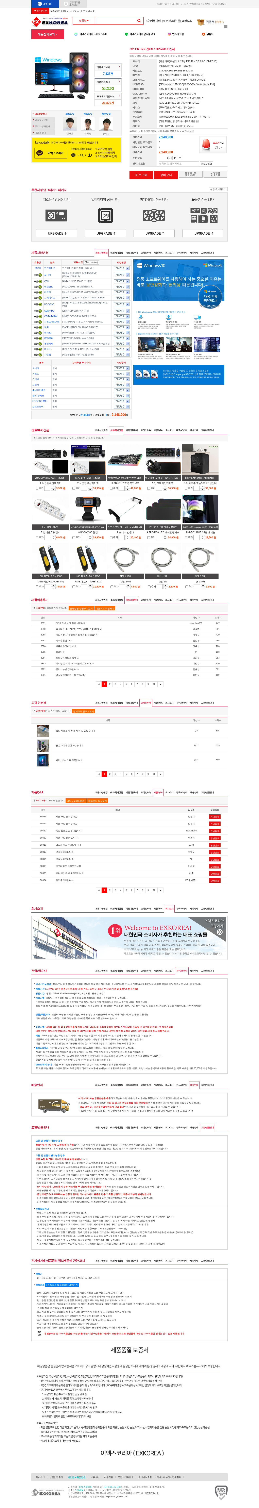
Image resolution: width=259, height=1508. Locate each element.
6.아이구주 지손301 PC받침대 (200, 483)
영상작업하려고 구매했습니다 (70, 675)
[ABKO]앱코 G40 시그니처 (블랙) (78, 332)
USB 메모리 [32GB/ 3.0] (88, 581)
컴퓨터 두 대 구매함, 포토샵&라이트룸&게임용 (79, 629)
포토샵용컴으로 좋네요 (67, 658)
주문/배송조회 (194, 4)
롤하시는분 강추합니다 (67, 669)
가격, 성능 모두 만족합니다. (69, 760)
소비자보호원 (145, 1477)
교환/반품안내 (207, 252)
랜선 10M (125, 581)
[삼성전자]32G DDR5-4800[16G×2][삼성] (82, 292)
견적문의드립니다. (65, 852)
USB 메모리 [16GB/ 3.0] (51, 581)
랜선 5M (200, 581)
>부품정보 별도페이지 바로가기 (62, 1285)
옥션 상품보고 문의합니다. (69, 830)
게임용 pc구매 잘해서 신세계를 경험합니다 (77, 634)
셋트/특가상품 (116, 252)
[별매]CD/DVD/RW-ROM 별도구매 (79, 316)
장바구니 (180, 4)
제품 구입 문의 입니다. (67, 837)
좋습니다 (60, 652)
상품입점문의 (56, 1477)
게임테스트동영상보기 (190, 174)
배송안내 (194, 252)
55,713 (106, 88)
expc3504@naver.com (117, 1496)
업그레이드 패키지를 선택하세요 (78, 268)
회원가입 (169, 4)
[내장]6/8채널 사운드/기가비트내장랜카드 (82, 321)
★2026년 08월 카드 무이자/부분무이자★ (72, 11)
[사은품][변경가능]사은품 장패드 (78, 354)
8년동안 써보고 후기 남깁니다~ (71, 623)
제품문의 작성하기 (97, 801)
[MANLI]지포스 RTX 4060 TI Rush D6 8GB (83, 297)
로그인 (160, 4)
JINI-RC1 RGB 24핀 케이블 (200, 532)
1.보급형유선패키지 (50, 483)
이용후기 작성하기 (105, 608)
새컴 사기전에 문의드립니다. (70, 873)
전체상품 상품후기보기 (81, 608)
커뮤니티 (155, 20)
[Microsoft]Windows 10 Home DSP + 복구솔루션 (86, 343)
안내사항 (41, 10)
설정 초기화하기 (218, 189)
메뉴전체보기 (47, 34)
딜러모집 (187, 20)
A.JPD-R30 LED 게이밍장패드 (162, 532)
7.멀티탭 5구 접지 (50, 532)
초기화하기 (92, 262)
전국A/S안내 (181, 252)
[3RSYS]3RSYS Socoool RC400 (78, 338)
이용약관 (108, 1477)
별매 (54, 368)
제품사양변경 (101, 252)
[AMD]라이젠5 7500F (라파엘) (77, 281)
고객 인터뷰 (146, 252)
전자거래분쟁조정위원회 (169, 1477)
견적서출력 (206, 164)
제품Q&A (158, 252)
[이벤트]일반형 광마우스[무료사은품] (80, 349)
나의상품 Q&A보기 (76, 801)
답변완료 (214, 817)
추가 (41, 488)
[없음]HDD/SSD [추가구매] (75, 311)
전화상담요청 (220, 4)
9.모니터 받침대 (125, 532)
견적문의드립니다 (65, 880)
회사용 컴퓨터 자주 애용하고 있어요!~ (74, 663)
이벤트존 (171, 20)
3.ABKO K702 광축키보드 (125, 483)
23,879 (106, 102)
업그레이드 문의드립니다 (68, 845)
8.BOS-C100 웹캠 (88, 532)
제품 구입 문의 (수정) (66, 816)
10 (154, 684)
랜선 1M (162, 581)
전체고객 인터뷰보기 (83, 711)
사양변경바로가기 (215, 174)
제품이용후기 (132, 252)
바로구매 (141, 175)
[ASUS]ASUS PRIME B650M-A (77, 286)
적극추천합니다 (63, 640)
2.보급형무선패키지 (88, 483)
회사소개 (169, 252)
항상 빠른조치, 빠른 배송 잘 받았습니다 (75, 730)
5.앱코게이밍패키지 (163, 483)
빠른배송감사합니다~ (66, 646)
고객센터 (206, 4)
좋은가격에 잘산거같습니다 (69, 745)
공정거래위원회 (126, 1477)
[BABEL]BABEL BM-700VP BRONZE (80, 327)
